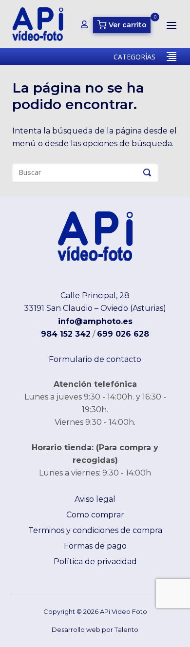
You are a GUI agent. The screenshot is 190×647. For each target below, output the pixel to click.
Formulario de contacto (95, 359)
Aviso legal (95, 499)
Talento (126, 629)
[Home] (37, 23)
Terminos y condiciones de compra (95, 530)
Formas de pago (95, 546)
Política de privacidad (95, 561)
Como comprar (95, 514)
